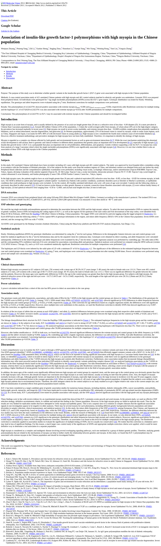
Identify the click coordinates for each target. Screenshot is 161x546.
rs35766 (157, 323)
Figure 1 (86, 320)
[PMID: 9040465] (138, 459)
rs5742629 (75, 300)
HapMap (36, 214)
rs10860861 (37, 352)
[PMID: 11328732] (140, 493)
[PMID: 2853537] (94, 472)
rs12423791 (85, 300)
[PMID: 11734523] (38, 484)
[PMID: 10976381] (127, 479)
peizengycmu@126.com (25, 63)
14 (115, 147)
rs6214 (62, 323)
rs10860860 (125, 413)
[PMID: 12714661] (44, 543)
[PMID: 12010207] (146, 515)
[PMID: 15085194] (61, 529)
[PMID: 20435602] (112, 500)
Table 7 (34, 339)
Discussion (10, 78)
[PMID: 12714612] (73, 470)
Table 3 (12, 314)
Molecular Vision (13, 3)
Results (9, 76)
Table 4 (15, 323)
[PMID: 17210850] (104, 495)
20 (40, 390)
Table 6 (44, 335)
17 (48, 254)
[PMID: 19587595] (122, 477)
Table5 (3, 335)
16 (124, 244)
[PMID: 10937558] (24, 463)
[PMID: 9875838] (129, 511)
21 (3, 392)
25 (5, 392)
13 (156, 142)
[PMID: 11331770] (129, 538)
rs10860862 (50, 323)
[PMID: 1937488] (101, 486)
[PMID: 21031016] (31, 504)
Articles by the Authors (10, 31)
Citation (4, 20)
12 (131, 142)
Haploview (148, 214)
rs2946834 (135, 413)
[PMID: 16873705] (37, 534)
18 (112, 361)
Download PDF (7, 16)
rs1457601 (99, 300)
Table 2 (124, 298)
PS (31, 254)
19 (56, 379)
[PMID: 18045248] (126, 475)
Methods (9, 73)
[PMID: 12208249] (54, 525)
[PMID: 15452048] (24, 491)
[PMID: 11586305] (130, 513)
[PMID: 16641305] (26, 520)
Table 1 (14, 278)
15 (33, 185)
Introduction (11, 71)
